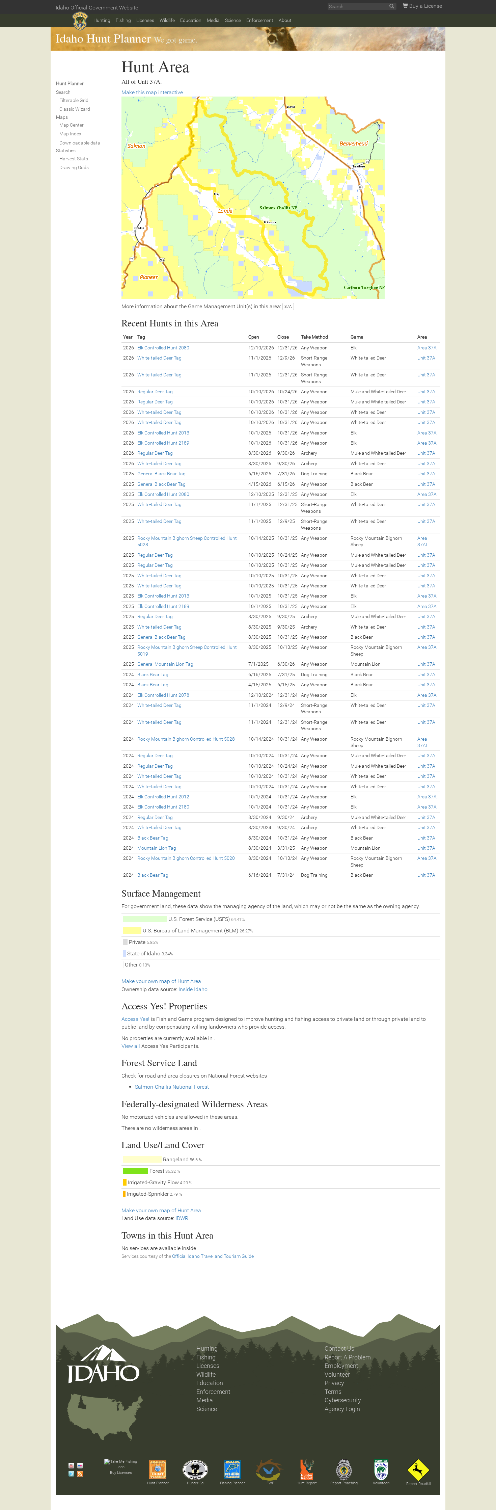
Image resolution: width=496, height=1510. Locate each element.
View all (130, 1046)
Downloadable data (79, 142)
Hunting (101, 20)
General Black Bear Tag (161, 473)
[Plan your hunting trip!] (157, 1470)
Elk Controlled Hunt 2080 (163, 347)
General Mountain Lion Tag (165, 664)
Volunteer (337, 1374)
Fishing (123, 20)
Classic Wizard (74, 109)
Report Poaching (344, 1483)
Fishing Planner (232, 1483)
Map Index (70, 133)
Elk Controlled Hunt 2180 (163, 807)
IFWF (270, 1483)
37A (288, 306)
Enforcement (259, 20)
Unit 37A (426, 358)
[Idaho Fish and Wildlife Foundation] (269, 1470)
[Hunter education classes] (195, 1470)
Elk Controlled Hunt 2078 (163, 695)
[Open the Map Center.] (280, 198)
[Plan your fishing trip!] (232, 1470)
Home (80, 21)
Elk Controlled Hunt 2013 (163, 432)
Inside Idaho (193, 989)
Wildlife (167, 20)
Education (190, 20)
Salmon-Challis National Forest (172, 1087)
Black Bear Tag (152, 674)
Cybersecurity (343, 1400)
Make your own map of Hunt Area (161, 981)
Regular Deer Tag (155, 391)
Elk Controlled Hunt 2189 (163, 443)
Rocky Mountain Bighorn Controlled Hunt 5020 (186, 858)
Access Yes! (135, 1019)
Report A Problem (348, 1357)
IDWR (181, 1218)
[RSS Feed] (78, 1474)
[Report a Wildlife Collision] (418, 1470)
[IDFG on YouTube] (69, 1466)
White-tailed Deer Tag (159, 358)
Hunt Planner (158, 1483)
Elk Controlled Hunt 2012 (163, 796)
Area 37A (427, 347)
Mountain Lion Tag (156, 848)
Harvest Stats (73, 158)
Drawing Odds (74, 167)
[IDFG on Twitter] (69, 1474)
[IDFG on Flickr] (78, 1466)
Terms (333, 1391)
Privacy (334, 1383)
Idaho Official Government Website (97, 7)
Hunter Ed (195, 1483)
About (285, 20)
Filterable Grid (73, 100)
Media (213, 20)
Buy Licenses (121, 1473)
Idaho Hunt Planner (103, 38)
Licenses (145, 20)
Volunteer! (381, 1483)
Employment (341, 1365)
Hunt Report (307, 1483)
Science (233, 20)
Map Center (71, 125)
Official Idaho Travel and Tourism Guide (213, 1256)
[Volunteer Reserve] (381, 1470)
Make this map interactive (152, 92)
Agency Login (342, 1409)
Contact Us (339, 1348)
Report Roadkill (418, 1484)
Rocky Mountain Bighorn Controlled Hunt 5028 (186, 739)
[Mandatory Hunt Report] (306, 1470)
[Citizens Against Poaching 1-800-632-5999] (343, 1470)
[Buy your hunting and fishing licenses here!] (120, 1464)
